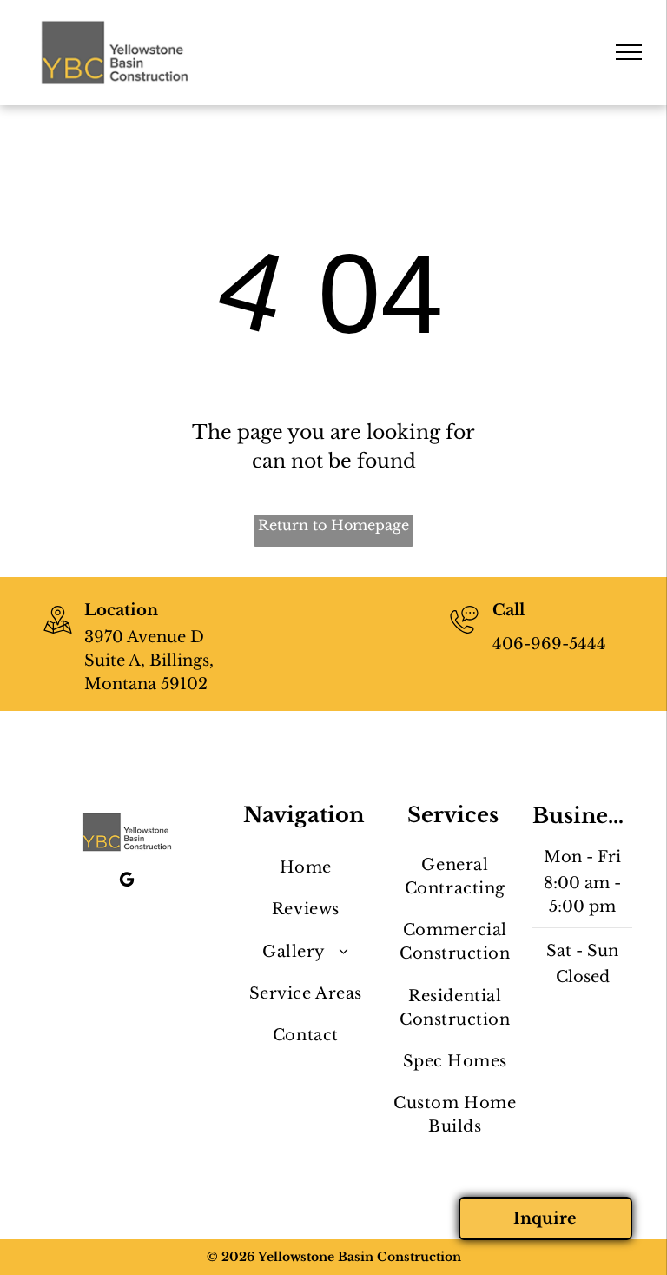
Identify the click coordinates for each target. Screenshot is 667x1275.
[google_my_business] (127, 882)
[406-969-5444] (464, 635)
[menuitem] (305, 868)
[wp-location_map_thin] (57, 635)
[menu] (628, 52)
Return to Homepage (333, 525)
